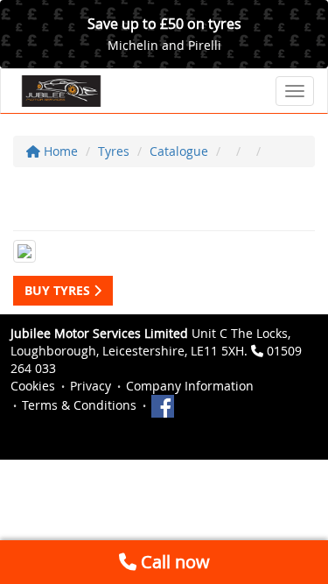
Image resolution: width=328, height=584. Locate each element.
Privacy (90, 385)
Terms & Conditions (79, 405)
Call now (173, 561)
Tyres (113, 151)
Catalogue (179, 151)
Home (59, 151)
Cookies (32, 385)
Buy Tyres (59, 290)
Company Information (190, 385)
